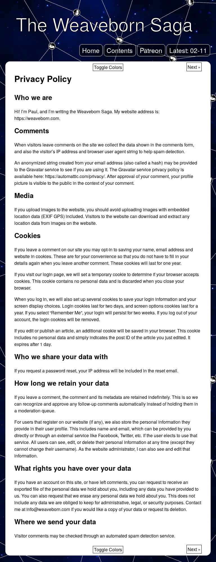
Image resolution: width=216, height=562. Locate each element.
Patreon (151, 50)
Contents (120, 50)
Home (91, 50)
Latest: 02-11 (188, 50)
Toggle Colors (108, 67)
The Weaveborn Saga (104, 23)
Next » (194, 67)
